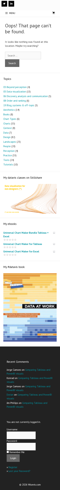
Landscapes (9, 141)
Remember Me (17, 452)
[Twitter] (4, 4)
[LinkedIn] (11, 4)
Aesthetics (9, 109)
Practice (7, 155)
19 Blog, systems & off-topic (18, 105)
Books (6, 114)
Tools (6, 160)
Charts (6, 123)
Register (12, 467)
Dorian (10, 394)
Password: (12, 440)
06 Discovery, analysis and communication (25, 96)
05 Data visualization (14, 91)
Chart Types (9, 118)
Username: (12, 429)
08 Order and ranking (14, 100)
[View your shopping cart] (53, 13)
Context (7, 128)
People (7, 146)
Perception (9, 150)
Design (6, 137)
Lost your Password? (19, 471)
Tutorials (8, 164)
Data (5, 132)
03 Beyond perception (15, 87)
